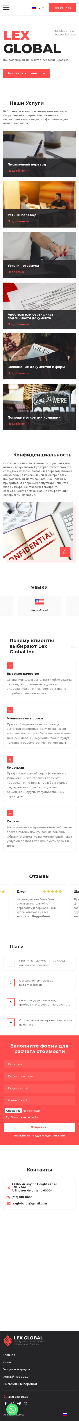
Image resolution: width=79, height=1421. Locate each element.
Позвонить (62, 7)
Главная (9, 1355)
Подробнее (16, 170)
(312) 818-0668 (22, 1197)
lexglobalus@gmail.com (29, 1203)
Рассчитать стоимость (26, 73)
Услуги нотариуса (16, 1369)
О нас (7, 1362)
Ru (39, 7)
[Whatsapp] (12, 1409)
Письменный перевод (20, 1384)
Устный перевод (16, 1376)
